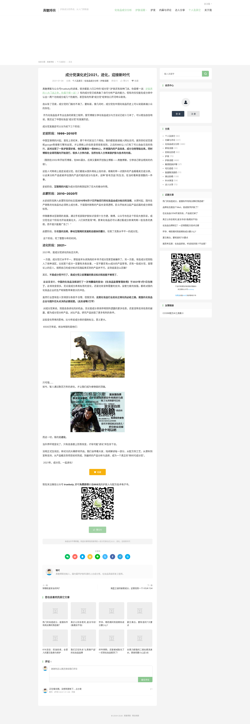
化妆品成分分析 (123, 10)
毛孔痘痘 (169, 168)
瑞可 (58, 570)
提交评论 (145, 679)
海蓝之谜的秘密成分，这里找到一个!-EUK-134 (131, 588)
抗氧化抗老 (170, 152)
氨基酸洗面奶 (171, 172)
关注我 (207, 4)
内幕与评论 (165, 10)
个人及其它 (195, 10)
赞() (125, 80)
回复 (73, 692)
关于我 (208, 10)
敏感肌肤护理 (171, 164)
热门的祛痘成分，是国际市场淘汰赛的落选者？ (184, 201)
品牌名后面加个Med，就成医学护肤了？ (181, 207)
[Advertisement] (125, 39)
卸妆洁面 (169, 148)
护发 (153, 10)
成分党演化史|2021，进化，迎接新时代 (97, 75)
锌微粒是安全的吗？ (52, 588)
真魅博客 (47, 10)
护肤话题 (140, 10)
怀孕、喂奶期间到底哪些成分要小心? (179, 231)
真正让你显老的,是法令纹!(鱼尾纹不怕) (180, 219)
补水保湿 (169, 180)
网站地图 (135, 716)
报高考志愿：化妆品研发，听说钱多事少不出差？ (185, 243)
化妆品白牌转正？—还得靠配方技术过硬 (181, 225)
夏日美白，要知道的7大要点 (175, 237)
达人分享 (180, 10)
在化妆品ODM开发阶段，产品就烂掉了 (180, 213)
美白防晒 (169, 176)
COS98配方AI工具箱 (172, 313)
